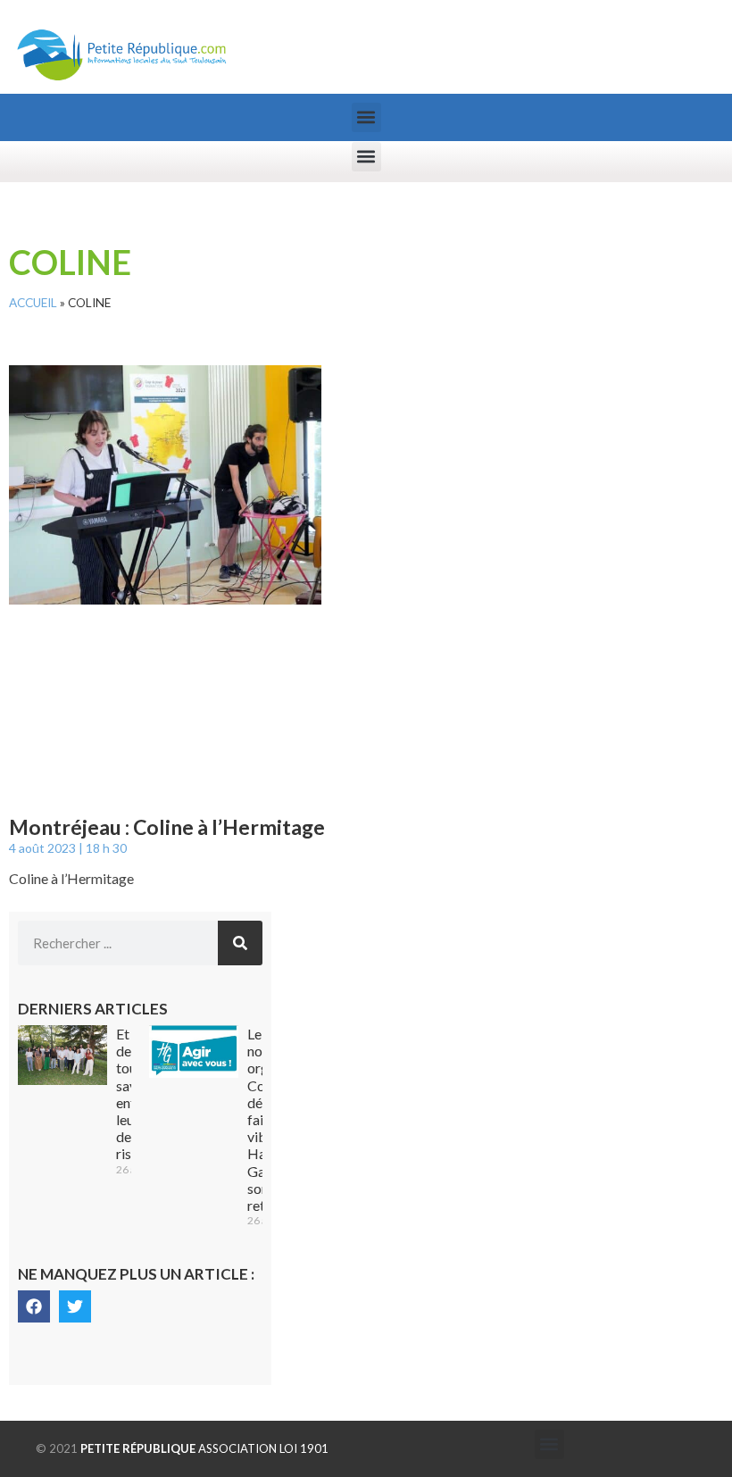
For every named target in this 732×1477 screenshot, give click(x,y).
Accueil (33, 303)
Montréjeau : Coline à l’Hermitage (167, 826)
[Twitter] (75, 1306)
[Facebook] (34, 1306)
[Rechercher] (240, 943)
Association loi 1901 (204, 1448)
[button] (366, 117)
